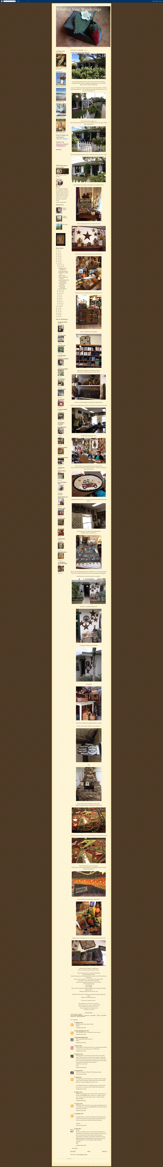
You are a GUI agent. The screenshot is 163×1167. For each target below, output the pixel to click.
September (61, 291)
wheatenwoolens (61, 467)
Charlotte (78, 1113)
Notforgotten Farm (62, 335)
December (61, 264)
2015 (58, 263)
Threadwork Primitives (62, 447)
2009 (58, 314)
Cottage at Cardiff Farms (78, 1015)
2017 (58, 260)
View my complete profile (61, 202)
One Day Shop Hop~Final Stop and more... (63, 280)
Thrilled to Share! (61, 275)
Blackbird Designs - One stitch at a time (63, 497)
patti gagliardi (103, 1015)
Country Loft (86, 1015)
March (60, 301)
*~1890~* (60, 437)
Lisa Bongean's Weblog (62, 322)
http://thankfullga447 (81, 1030)
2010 (58, 313)
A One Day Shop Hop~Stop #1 (61, 286)
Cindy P (78, 1103)
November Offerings (62, 288)
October (60, 290)
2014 (58, 306)
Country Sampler (61, 538)
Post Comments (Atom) (82, 1154)
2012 (58, 309)
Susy (77, 1128)
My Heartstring (61, 399)
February (60, 303)
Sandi (77, 1077)
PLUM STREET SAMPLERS (61, 423)
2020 (58, 255)
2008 (58, 316)
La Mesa (98, 1015)
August (60, 293)
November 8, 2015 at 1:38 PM (81, 1145)
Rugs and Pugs (61, 325)
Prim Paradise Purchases (63, 271)
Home (89, 1151)
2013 (58, 308)
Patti (59, 186)
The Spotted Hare (61, 379)
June (60, 296)
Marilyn (78, 1022)
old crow (78, 1054)
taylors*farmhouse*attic (63, 457)
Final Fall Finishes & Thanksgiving (62, 268)
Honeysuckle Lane (61, 345)
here (93, 983)
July (59, 295)
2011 (58, 311)
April (60, 300)
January (60, 305)
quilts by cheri (73, 1016)
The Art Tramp (61, 528)
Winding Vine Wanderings (78, 9)
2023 (58, 250)
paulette (78, 1070)
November (61, 266)
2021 (58, 253)
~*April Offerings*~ (65, 217)
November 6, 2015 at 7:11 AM (81, 1034)
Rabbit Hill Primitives (62, 552)
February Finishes (64, 208)
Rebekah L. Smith (61, 508)
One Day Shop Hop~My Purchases (63, 277)
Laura (77, 1045)
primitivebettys (61, 412)
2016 (58, 261)
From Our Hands (61, 518)
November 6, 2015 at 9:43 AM (81, 1042)
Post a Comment (74, 1148)
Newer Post (73, 1151)
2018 (58, 258)
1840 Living (60, 493)
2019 (58, 256)
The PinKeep (60, 542)
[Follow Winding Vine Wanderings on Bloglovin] (62, 139)
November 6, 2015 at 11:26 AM (81, 1088)
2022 (58, 251)
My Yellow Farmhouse (62, 409)
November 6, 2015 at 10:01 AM (81, 1067)
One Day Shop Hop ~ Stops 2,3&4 (62, 283)
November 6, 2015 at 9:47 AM (81, 1050)
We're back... (65, 224)
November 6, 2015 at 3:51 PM (81, 1100)
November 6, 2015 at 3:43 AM (81, 1027)
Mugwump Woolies (62, 389)
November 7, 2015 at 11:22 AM (81, 1125)
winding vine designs (81, 1016)
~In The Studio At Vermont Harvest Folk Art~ (62, 563)
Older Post (104, 1151)
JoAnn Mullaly (93, 1015)
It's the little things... (62, 355)
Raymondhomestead (62, 427)
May (60, 298)
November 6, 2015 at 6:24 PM (81, 1110)
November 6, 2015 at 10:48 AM (81, 1074)
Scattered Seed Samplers (63, 368)
